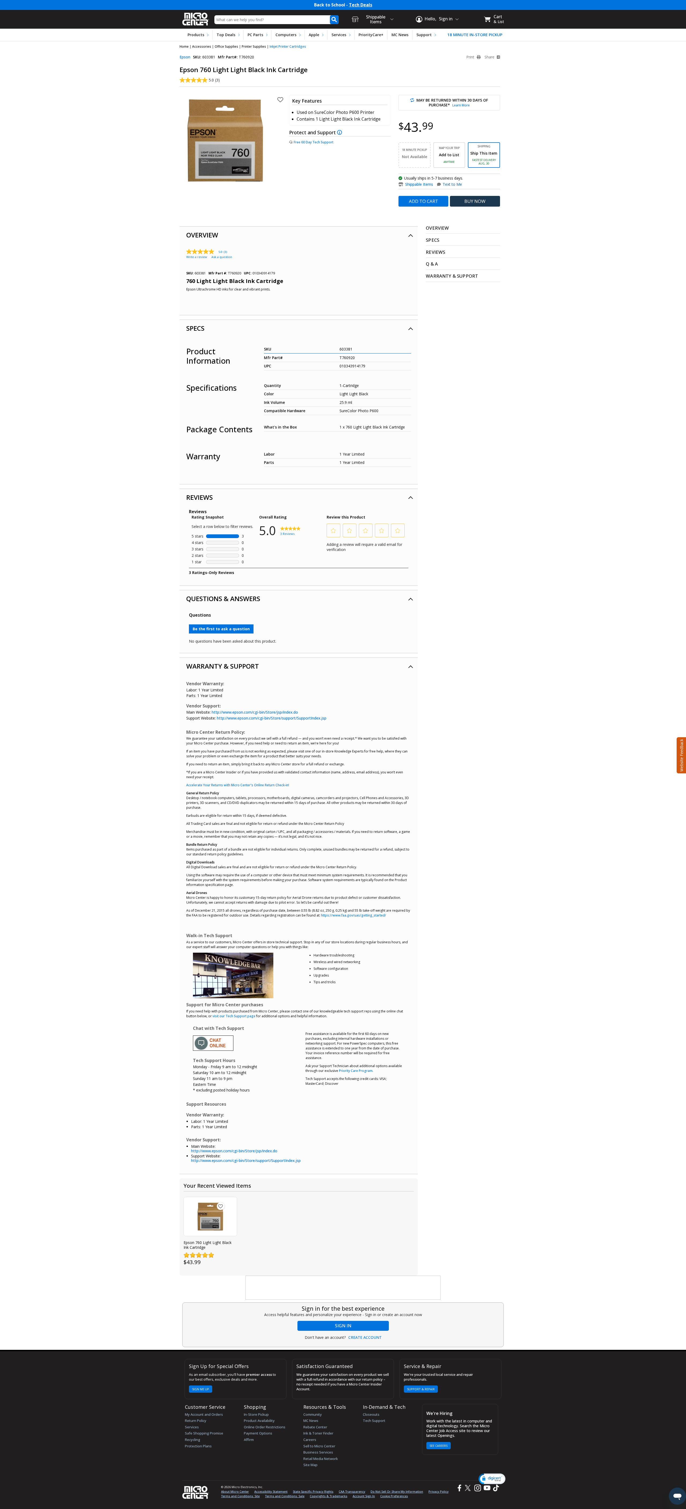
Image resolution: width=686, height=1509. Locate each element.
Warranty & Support (222, 666)
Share (489, 57)
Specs (195, 328)
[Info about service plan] (340, 132)
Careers (309, 1439)
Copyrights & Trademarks (328, 1496)
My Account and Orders (204, 1414)
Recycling (192, 1439)
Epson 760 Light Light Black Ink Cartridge (208, 1245)
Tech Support (374, 1420)
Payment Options (258, 1433)
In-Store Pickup (256, 1414)
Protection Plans (198, 1446)
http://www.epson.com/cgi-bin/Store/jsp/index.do (255, 712)
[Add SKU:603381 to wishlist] (220, 1206)
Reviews (199, 497)
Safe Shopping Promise (204, 1433)
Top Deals (226, 34)
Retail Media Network (320, 1458)
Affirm (249, 1439)
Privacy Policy (438, 1491)
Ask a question (221, 256)
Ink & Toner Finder (318, 1433)
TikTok (495, 1488)
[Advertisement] (343, 1288)
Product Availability (259, 1420)
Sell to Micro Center (319, 1446)
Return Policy (195, 1420)
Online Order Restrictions (264, 1427)
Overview (202, 234)
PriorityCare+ (371, 34)
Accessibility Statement (271, 1491)
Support (424, 34)
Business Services (318, 1452)
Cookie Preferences (394, 1496)
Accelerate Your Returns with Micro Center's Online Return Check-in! (237, 785)
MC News (400, 34)
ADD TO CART (423, 201)
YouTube (487, 1488)
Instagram (477, 1488)
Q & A (432, 264)
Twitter (468, 1488)
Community (312, 1414)
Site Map (310, 1464)
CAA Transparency (352, 1491)
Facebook (459, 1488)
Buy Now (475, 201)
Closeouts (371, 1414)
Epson (185, 56)
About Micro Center (235, 1491)
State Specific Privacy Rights (313, 1491)
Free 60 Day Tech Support (313, 142)
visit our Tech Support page (233, 1016)
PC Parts (255, 34)
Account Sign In (364, 1496)
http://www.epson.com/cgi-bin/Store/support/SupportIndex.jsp (271, 718)
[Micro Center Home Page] (195, 17)
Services (338, 34)
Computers (285, 34)
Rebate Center (315, 1427)
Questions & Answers (223, 598)
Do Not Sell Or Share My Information (397, 1491)
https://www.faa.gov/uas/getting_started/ (353, 915)
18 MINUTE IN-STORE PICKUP (474, 34)
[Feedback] (681, 754)
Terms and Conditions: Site (240, 1496)
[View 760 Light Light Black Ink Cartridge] (210, 1216)
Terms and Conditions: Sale (284, 1496)
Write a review (196, 256)
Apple (314, 34)
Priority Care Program (355, 1070)
